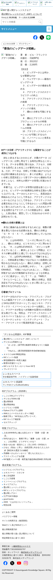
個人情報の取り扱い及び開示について (18, 533)
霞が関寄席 (8, 401)
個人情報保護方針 (9, 529)
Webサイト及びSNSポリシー (14, 525)
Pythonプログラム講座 (13, 410)
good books (9, 499)
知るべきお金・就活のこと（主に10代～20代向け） (26, 444)
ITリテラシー (24, 44)
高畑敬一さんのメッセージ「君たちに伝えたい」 (24, 453)
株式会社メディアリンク (31, 552)
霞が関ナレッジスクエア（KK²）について (21, 14)
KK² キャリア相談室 (12, 419)
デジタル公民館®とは (13, 342)
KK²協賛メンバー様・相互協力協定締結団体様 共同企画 (27, 459)
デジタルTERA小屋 (12, 399)
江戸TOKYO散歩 (11, 496)
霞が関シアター (10, 493)
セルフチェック (10, 422)
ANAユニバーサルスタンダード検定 (19, 413)
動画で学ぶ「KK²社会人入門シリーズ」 (20, 416)
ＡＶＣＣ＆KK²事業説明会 (15, 354)
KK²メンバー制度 (11, 357)
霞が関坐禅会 (9, 404)
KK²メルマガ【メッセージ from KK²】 (20, 366)
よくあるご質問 (8, 512)
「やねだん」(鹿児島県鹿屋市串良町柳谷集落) (26, 351)
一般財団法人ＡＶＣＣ (21, 546)
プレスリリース (10, 369)
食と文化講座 (9, 476)
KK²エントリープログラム (15, 490)
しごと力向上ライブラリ (14, 396)
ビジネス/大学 (9, 44)
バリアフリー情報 (9, 516)
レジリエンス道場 (11, 407)
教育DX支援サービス (12, 363)
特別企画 (7, 505)
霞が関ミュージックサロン (15, 487)
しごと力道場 (9, 478)
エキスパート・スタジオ (14, 473)
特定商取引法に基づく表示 (13, 538)
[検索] (40, 22)
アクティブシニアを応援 (14, 456)
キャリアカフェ (10, 484)
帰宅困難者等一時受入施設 (15, 360)
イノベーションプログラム (15, 481)
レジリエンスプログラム (14, 470)
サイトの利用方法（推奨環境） (15, 521)
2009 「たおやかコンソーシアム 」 (19, 502)
